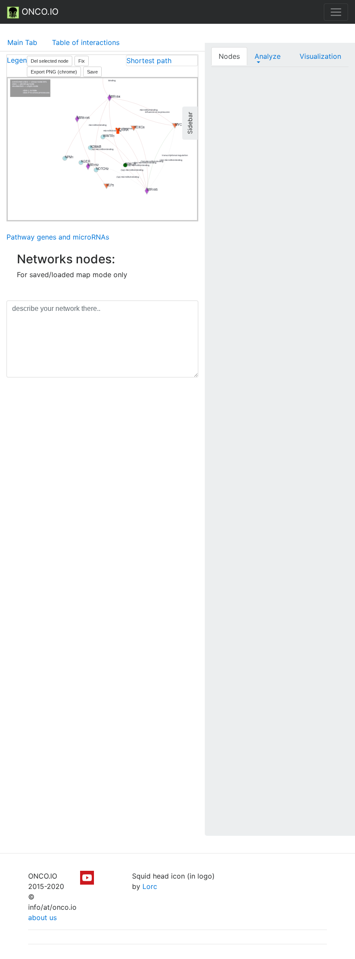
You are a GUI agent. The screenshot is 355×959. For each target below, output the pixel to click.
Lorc (149, 886)
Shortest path (148, 60)
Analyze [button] (268, 56)
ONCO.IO (38, 11)
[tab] (161, 60)
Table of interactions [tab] (85, 42)
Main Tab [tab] (22, 42)
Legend (19, 60)
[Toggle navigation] (336, 12)
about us (42, 917)
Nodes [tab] (229, 56)
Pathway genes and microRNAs (57, 237)
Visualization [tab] (320, 56)
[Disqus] (102, 506)
